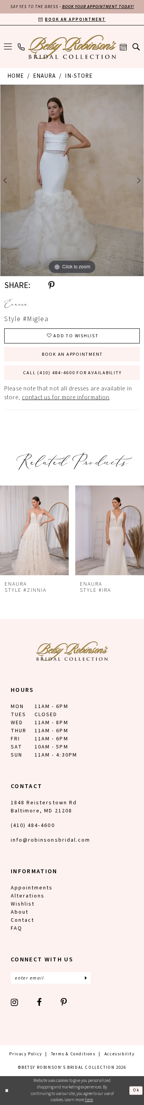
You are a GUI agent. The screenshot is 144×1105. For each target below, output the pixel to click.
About (19, 912)
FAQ (16, 928)
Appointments (32, 888)
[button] (8, 47)
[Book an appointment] (123, 47)
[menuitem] (8, 47)
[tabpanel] (72, 180)
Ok (136, 1090)
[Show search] (136, 46)
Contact (22, 920)
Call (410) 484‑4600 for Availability (72, 373)
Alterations (28, 896)
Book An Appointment (72, 354)
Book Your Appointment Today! (98, 7)
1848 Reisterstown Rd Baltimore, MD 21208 (44, 807)
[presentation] (34, 531)
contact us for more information (65, 397)
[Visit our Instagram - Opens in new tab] (15, 1002)
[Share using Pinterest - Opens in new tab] (51, 285)
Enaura (44, 76)
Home (15, 76)
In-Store (79, 76)
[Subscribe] (86, 978)
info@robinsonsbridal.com (50, 840)
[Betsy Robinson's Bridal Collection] (72, 47)
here (89, 1100)
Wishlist (23, 904)
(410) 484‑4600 (33, 825)
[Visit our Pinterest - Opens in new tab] (64, 1002)
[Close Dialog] (7, 1090)
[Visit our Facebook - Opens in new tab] (40, 1002)
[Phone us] (21, 47)
